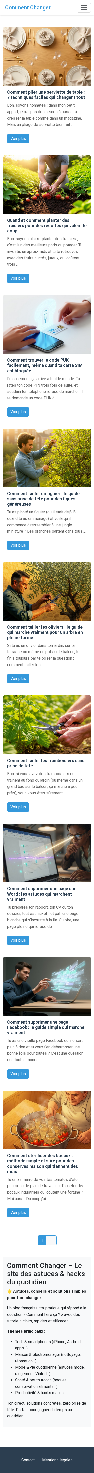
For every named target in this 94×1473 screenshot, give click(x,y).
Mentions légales (57, 1460)
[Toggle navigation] (84, 8)
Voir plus (18, 138)
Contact (28, 1460)
